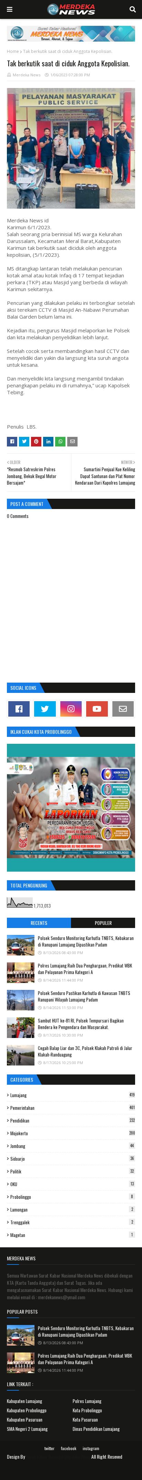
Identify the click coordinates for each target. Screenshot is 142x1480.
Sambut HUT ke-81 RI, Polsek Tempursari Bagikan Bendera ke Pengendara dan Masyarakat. (81, 1024)
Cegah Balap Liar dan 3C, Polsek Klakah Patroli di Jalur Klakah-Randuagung (85, 1051)
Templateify (79, 1470)
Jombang (72, 1145)
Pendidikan (72, 1120)
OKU (72, 1184)
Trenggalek (71, 1222)
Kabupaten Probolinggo (27, 1410)
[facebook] (19, 709)
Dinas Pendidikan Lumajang (96, 1428)
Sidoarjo (72, 1158)
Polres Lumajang (87, 1401)
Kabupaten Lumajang (24, 1401)
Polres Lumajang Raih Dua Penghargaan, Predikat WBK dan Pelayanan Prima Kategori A (85, 969)
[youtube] (97, 709)
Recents (39, 922)
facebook (68, 1448)
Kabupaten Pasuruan (24, 1419)
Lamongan (71, 1209)
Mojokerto (72, 1133)
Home (13, 51)
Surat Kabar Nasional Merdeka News (58, 1456)
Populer (103, 922)
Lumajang (72, 1095)
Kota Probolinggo (87, 1410)
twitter (49, 1448)
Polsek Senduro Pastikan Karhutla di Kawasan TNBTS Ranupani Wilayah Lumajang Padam (84, 996)
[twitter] (44, 709)
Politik (72, 1171)
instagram (91, 1448)
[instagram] (71, 709)
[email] (123, 709)
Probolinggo (71, 1196)
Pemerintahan (72, 1107)
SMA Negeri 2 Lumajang (27, 1428)
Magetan (71, 1235)
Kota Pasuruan (85, 1419)
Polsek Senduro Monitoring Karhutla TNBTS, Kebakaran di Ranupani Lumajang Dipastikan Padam (86, 941)
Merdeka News (26, 74)
